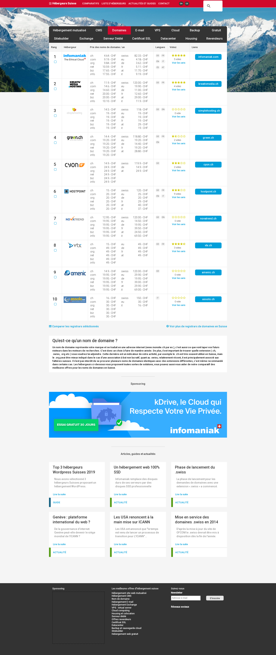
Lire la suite (59, 494)
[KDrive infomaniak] (138, 436)
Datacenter (168, 38)
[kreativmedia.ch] (75, 86)
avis (178, 62)
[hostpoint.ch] (75, 193)
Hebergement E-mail (122, 602)
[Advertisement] (69, 600)
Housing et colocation (123, 613)
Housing (191, 38)
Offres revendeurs (121, 619)
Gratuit (216, 30)
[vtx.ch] (75, 247)
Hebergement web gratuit (125, 634)
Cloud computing (121, 610)
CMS (99, 30)
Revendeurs (214, 38)
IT (163, 61)
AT (163, 67)
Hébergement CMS (121, 596)
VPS (157, 30)
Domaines (119, 30)
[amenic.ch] (75, 275)
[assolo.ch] (75, 302)
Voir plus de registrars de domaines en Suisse (198, 326)
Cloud (175, 30)
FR (163, 55)
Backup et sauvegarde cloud (126, 628)
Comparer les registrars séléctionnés (75, 326)
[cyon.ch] (75, 167)
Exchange (86, 38)
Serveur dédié (119, 616)
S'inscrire (215, 598)
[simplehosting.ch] (75, 113)
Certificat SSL (141, 38)
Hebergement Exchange (124, 604)
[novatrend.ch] (75, 221)
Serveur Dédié (113, 38)
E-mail (139, 30)
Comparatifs (90, 3)
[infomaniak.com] (75, 59)
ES (158, 67)
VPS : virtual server (121, 607)
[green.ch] (75, 140)
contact (164, 3)
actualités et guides (142, 3)
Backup (195, 30)
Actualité (120, 502)
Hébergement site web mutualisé (129, 593)
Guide (56, 502)
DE (187, 3)
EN (181, 3)
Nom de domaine (121, 599)
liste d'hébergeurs (114, 3)
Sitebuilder (61, 38)
